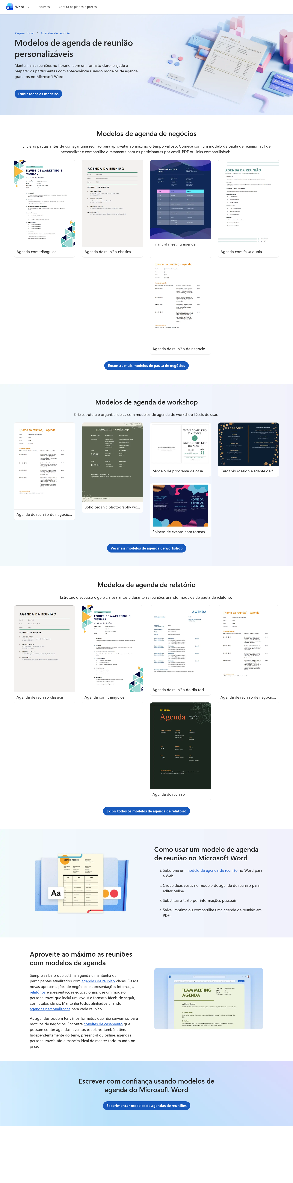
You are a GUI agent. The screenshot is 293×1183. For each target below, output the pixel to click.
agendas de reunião (98, 980)
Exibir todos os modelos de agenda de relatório (146, 811)
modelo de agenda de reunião (212, 870)
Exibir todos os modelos (38, 94)
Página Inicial (24, 33)
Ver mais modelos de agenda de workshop (147, 548)
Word (19, 7)
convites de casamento (103, 1023)
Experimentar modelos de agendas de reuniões (147, 1105)
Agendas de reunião (55, 33)
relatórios (38, 992)
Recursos (43, 7)
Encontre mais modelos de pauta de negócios (146, 365)
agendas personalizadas (50, 1008)
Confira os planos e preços (78, 7)
